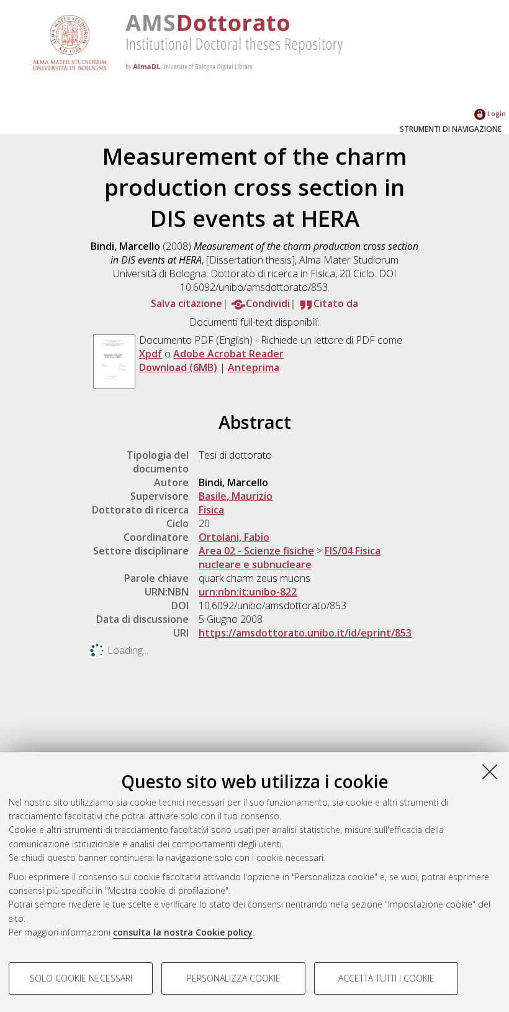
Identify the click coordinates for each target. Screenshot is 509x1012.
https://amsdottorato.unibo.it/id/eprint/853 (305, 633)
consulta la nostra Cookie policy (183, 932)
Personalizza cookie (234, 978)
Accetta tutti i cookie (386, 978)
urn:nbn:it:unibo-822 (248, 592)
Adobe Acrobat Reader (228, 354)
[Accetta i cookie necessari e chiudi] (490, 771)
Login (495, 113)
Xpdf (150, 354)
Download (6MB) (178, 367)
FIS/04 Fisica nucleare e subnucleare (290, 557)
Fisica (211, 510)
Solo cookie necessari (81, 978)
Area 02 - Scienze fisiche (256, 551)
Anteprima (253, 367)
